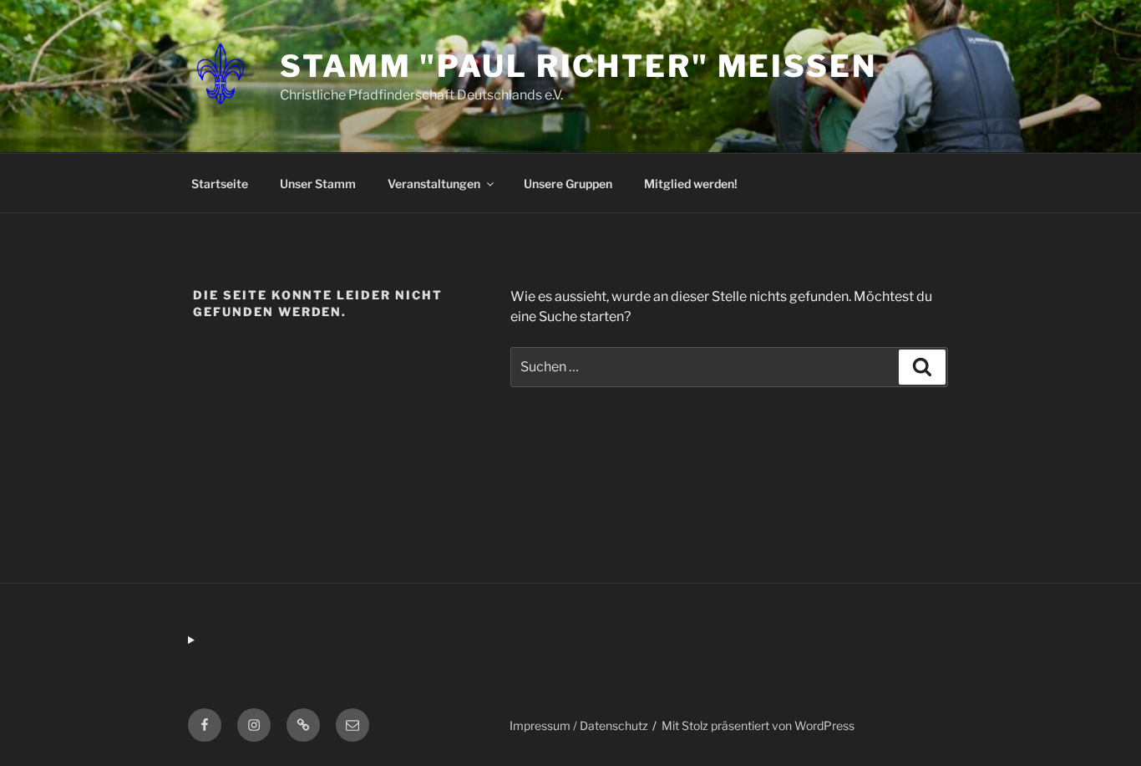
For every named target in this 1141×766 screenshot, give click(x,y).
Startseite (219, 183)
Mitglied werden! (691, 183)
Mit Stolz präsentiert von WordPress (758, 725)
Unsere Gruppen (568, 183)
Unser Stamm (318, 183)
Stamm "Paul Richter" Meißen (578, 66)
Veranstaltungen (434, 183)
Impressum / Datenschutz (579, 725)
